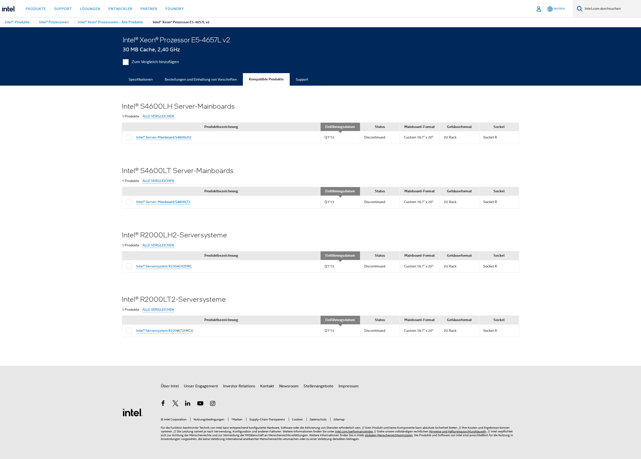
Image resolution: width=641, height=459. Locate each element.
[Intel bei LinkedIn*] (188, 404)
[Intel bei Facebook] (163, 404)
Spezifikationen (141, 79)
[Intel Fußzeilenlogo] (133, 412)
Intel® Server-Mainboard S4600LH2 (163, 137)
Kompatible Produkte (266, 79)
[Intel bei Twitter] (175, 404)
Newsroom (288, 386)
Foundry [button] (175, 9)
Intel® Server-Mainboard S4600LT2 (163, 202)
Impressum (349, 386)
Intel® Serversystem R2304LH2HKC (164, 266)
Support (302, 79)
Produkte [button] (36, 9)
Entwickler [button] (120, 9)
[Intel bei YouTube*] (200, 404)
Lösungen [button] (90, 9)
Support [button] (63, 9)
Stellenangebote (318, 386)
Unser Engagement (201, 386)
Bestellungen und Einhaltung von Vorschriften (201, 79)
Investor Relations (239, 386)
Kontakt (267, 386)
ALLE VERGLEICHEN (158, 116)
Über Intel (170, 386)
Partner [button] (148, 9)
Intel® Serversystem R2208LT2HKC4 (164, 330)
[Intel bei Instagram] (212, 404)
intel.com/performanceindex (354, 431)
